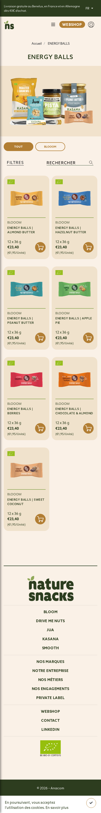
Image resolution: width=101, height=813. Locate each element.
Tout (18, 146)
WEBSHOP (72, 24)
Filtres (15, 162)
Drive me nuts (50, 621)
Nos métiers (50, 679)
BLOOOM (50, 146)
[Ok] (91, 803)
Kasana (50, 639)
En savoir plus (57, 807)
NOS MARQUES (50, 661)
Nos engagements (50, 688)
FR (88, 8)
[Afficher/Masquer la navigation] (53, 24)
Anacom (57, 787)
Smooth (50, 648)
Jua (50, 630)
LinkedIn (50, 729)
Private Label (50, 697)
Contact (50, 720)
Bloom (51, 612)
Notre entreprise (50, 670)
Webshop (50, 711)
